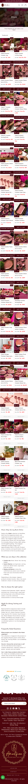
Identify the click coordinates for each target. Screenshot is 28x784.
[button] (5, 51)
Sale (11, 723)
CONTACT (13, 771)
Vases (5, 720)
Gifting (12, 725)
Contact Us (19, 734)
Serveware (4, 715)
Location (13, 768)
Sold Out (7, 416)
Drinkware (21, 714)
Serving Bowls (21, 621)
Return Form (14, 729)
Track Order (14, 727)
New (14, 723)
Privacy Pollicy (20, 731)
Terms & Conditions (9, 731)
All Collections (21, 723)
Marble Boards (12, 715)
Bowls (9, 714)
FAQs (8, 727)
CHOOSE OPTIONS (21, 62)
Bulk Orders (22, 729)
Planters (22, 718)
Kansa (25, 715)
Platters (14, 714)
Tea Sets (22, 712)
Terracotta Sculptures (13, 718)
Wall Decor (21, 720)
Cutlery (20, 715)
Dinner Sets (15, 712)
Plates (5, 714)
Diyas (15, 720)
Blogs (16, 725)
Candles (10, 720)
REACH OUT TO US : (13, 775)
